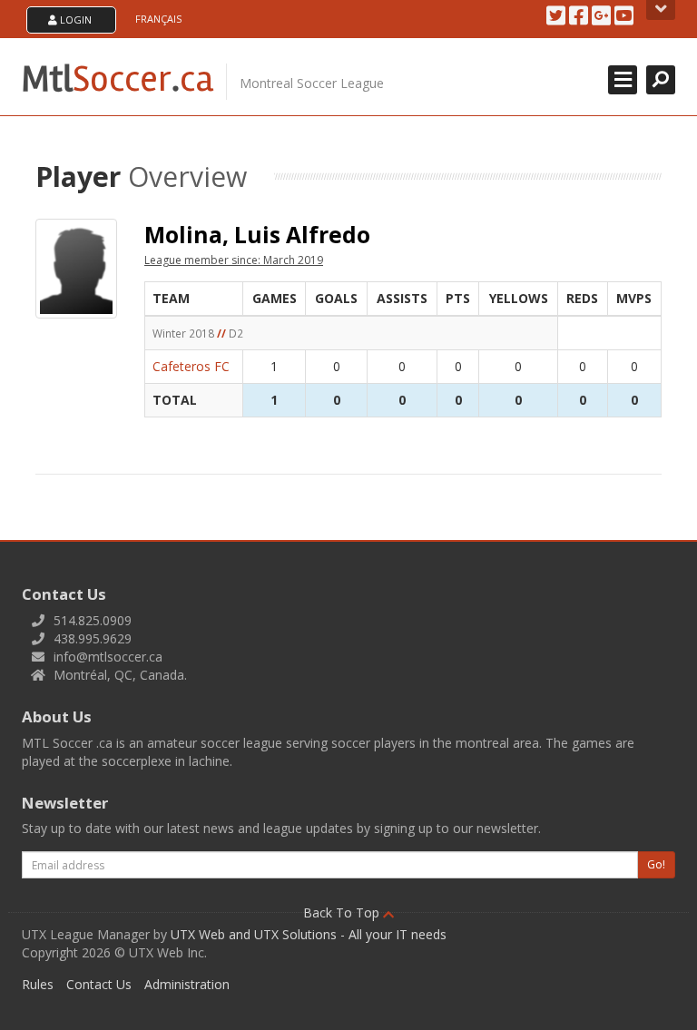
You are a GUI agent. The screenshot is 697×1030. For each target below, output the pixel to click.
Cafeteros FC (191, 366)
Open (660, 10)
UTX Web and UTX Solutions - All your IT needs (309, 934)
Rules (38, 984)
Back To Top (343, 912)
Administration (187, 984)
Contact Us (99, 984)
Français (158, 18)
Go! (656, 864)
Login (74, 19)
